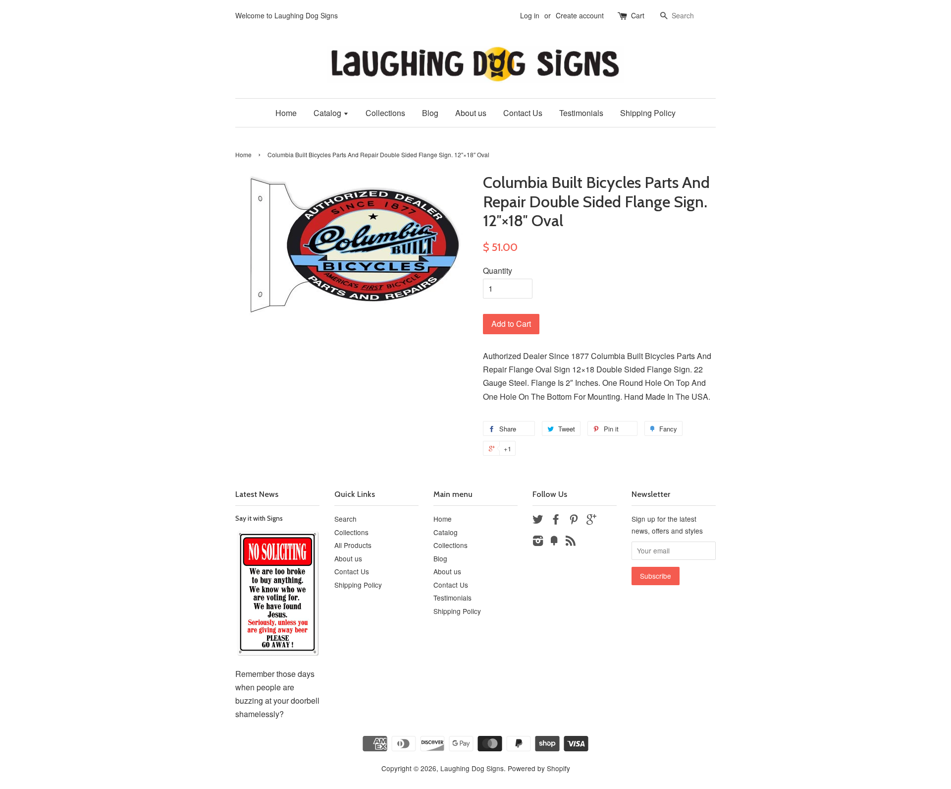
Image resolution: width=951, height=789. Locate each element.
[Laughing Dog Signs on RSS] (570, 542)
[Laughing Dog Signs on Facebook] (555, 521)
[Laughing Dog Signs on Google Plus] (591, 521)
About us (470, 113)
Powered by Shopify (539, 768)
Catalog (328, 113)
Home (286, 113)
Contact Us (522, 113)
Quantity (497, 270)
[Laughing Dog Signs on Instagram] (537, 542)
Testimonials (581, 113)
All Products (352, 545)
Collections (385, 113)
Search (345, 519)
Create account (580, 15)
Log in (529, 15)
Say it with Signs (259, 518)
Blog (430, 113)
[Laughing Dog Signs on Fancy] (554, 542)
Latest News (256, 494)
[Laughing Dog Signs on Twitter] (537, 521)
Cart (637, 15)
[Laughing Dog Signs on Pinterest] (573, 521)
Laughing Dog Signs (472, 768)
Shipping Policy (648, 113)
